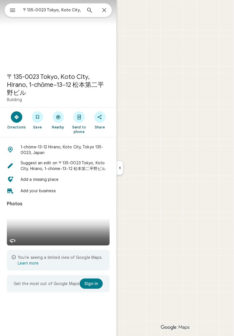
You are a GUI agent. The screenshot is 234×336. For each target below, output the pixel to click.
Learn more (28, 263)
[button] (58, 150)
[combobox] (52, 10)
